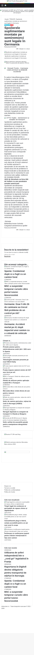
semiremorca (17, 226)
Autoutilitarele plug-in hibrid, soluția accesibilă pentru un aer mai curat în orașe (16, 523)
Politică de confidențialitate (12, 490)
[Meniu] (2, 6)
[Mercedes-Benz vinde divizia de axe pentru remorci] (17, 388)
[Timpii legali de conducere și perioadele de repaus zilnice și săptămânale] (17, 504)
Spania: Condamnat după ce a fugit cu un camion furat (15, 274)
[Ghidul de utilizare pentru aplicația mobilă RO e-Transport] (17, 378)
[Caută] (32, 6)
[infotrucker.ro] (9, 5)
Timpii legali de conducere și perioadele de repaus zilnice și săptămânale (15, 508)
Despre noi (7, 486)
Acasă (6, 19)
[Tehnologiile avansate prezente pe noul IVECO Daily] (17, 357)
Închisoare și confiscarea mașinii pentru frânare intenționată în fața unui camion (16, 536)
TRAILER (12, 19)
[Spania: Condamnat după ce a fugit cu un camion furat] (17, 268)
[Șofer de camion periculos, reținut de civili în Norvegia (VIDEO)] (17, 399)
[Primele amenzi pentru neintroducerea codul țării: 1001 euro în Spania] (17, 345)
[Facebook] (4, 231)
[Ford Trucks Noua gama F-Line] (17, 1)
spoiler (24, 226)
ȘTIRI (12, 25)
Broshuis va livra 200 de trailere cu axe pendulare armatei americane (16, 181)
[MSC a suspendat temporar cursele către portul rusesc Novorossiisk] (17, 283)
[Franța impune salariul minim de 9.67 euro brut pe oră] (17, 368)
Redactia (7, 47)
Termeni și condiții (9, 488)
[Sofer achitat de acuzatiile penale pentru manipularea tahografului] (17, 420)
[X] (0, 630)
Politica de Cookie (9, 492)
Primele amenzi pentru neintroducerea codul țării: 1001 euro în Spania (17, 349)
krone (14, 224)
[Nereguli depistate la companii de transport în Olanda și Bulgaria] (17, 409)
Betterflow (8, 224)
